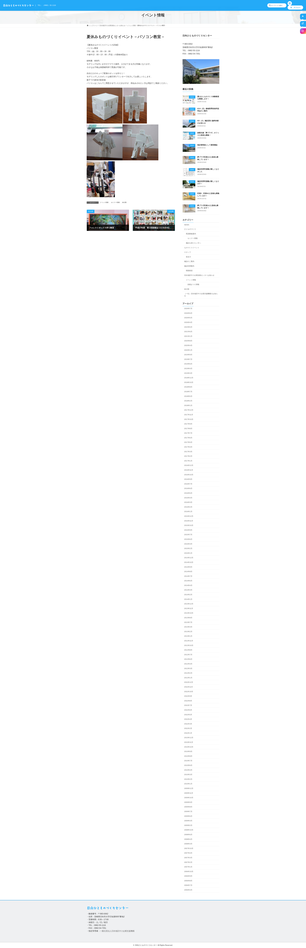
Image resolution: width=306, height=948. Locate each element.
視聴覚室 (189, 271)
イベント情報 (104, 202)
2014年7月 (188, 576)
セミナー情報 (115, 202)
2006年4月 (188, 890)
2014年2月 (188, 595)
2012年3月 (188, 668)
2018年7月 (188, 392)
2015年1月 (188, 553)
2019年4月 (188, 368)
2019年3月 (188, 373)
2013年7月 (188, 622)
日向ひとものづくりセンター (146, 945)
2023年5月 (188, 327)
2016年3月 (188, 502)
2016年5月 (188, 493)
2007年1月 (188, 867)
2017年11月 (188, 415)
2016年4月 (188, 498)
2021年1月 (188, 336)
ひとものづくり (190, 229)
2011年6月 (188, 710)
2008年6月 (188, 834)
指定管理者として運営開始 (207, 145)
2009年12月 (188, 788)
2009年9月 (188, 802)
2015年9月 (188, 530)
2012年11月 (188, 641)
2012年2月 (188, 673)
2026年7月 (188, 308)
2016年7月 (188, 484)
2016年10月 (188, 475)
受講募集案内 (191, 234)
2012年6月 (188, 659)
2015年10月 (188, 525)
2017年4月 (188, 447)
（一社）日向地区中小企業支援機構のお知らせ (201, 295)
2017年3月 (188, 452)
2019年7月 (188, 359)
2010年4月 (188, 770)
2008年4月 (188, 839)
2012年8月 (188, 650)
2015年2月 (188, 548)
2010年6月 (188, 765)
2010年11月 (188, 742)
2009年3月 (188, 821)
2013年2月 (188, 631)
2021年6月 (188, 331)
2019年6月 (188, 364)
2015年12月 (188, 516)
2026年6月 (188, 313)
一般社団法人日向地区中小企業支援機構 (117, 931)
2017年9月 (188, 424)
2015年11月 (188, 521)
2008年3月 (188, 844)
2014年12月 (188, 558)
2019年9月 (188, 355)
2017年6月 (188, 438)
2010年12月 (188, 738)
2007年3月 (188, 858)
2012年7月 (188, 655)
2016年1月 (188, 511)
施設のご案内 (189, 261)
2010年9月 (188, 751)
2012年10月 (188, 645)
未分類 (124, 202)
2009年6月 (188, 816)
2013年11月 (188, 608)
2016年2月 (188, 507)
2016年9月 (188, 479)
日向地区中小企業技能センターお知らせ (199, 275)
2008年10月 (188, 830)
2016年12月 (188, 465)
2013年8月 (188, 618)
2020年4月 (188, 345)
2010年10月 (188, 747)
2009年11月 (188, 793)
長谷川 (188, 257)
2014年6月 (188, 581)
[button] (295, 7)
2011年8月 (188, 701)
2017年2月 (188, 456)
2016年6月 (188, 488)
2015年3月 (188, 544)
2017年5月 (188, 442)
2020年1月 (188, 350)
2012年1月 (188, 678)
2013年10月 (188, 613)
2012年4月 (188, 664)
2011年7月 (188, 705)
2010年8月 (188, 756)
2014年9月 (188, 567)
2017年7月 (188, 433)
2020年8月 (188, 341)
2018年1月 (188, 405)
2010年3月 (188, 774)
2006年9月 (188, 876)
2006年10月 (188, 871)
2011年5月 (188, 715)
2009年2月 (188, 825)
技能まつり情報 (193, 284)
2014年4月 (188, 585)
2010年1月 (188, 784)
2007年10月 (188, 848)
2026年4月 (188, 322)
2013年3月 (188, 627)
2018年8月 (188, 387)
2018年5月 (188, 396)
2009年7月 (188, 811)
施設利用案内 (189, 266)
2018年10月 (188, 382)
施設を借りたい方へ (193, 243)
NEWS (186, 225)
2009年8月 (188, 807)
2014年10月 (188, 562)
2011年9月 (188, 696)
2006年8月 (188, 881)
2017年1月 (188, 461)
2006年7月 (188, 885)
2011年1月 (188, 733)
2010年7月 (188, 761)
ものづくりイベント (191, 248)
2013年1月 (188, 636)
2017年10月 (188, 419)
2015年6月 (188, 539)
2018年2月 (188, 401)
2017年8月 (188, 428)
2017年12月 (188, 410)
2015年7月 (188, 535)
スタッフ (187, 252)
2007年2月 (188, 862)
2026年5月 (188, 318)
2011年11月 (188, 687)
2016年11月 (188, 470)
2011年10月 (188, 691)
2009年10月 (188, 798)
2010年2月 (188, 779)
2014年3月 (188, 590)
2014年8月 (188, 571)
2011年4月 (188, 719)
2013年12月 (188, 604)
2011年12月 (188, 682)
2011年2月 (188, 728)
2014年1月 (188, 599)
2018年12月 (188, 378)
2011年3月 (188, 724)
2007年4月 (188, 853)
